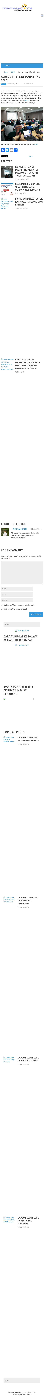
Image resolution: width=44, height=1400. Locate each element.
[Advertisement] (22, 40)
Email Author (36, 529)
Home (6, 72)
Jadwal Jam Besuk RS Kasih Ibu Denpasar (28, 900)
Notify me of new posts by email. (15, 609)
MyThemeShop (25, 1395)
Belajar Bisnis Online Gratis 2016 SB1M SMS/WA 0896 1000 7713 (27, 187)
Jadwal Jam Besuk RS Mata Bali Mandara (28, 1221)
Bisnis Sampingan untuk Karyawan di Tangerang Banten (29, 202)
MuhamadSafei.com (15, 1392)
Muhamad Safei (27, 84)
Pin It (31, 156)
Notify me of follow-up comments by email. (19, 605)
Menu (7, 66)
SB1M (13, 72)
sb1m (27, 100)
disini (36, 144)
